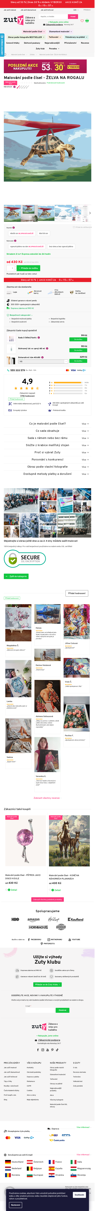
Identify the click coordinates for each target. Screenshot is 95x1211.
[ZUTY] (46, 1026)
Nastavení (14, 1205)
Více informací (82, 1127)
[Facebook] (37, 1049)
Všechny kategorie (55, 1100)
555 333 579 (16, 370)
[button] (76, 593)
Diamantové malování (57, 1074)
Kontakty (29, 1068)
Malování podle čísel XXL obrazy (58, 1105)
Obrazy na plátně (55, 1084)
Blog (4, 1100)
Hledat (72, 16)
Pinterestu (48, 944)
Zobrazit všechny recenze (46, 797)
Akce (51, 1095)
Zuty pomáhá (77, 1086)
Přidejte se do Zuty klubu (45, 984)
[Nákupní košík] (87, 21)
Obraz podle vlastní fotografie (56, 1069)
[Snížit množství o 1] (14, 269)
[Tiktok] (56, 1049)
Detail (13, 889)
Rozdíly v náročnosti (10, 1086)
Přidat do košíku (27, 268)
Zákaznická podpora (53, 25)
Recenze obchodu (78, 1072)
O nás (74, 1068)
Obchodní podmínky (33, 1072)
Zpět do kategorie (17, 576)
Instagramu (55, 940)
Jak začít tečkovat (46, 10)
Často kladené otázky (10, 1090)
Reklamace (30, 1081)
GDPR (28, 1086)
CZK (74, 10)
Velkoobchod (76, 1081)
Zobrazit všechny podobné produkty (46, 899)
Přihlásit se (61, 1010)
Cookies (29, 1090)
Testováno (76, 1077)
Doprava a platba (32, 1077)
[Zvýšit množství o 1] (14, 266)
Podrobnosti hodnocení (55, 83)
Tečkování (52, 1079)
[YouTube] (46, 1049)
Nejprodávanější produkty (54, 1089)
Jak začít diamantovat (27, 10)
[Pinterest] (51, 1049)
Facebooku (35, 940)
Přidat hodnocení (15, 399)
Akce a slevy (30, 1095)
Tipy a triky (7, 1081)
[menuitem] (33, 32)
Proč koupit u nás (9, 1095)
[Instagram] (41, 1049)
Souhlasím (78, 1195)
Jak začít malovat (9, 10)
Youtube (75, 940)
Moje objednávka (32, 1100)
